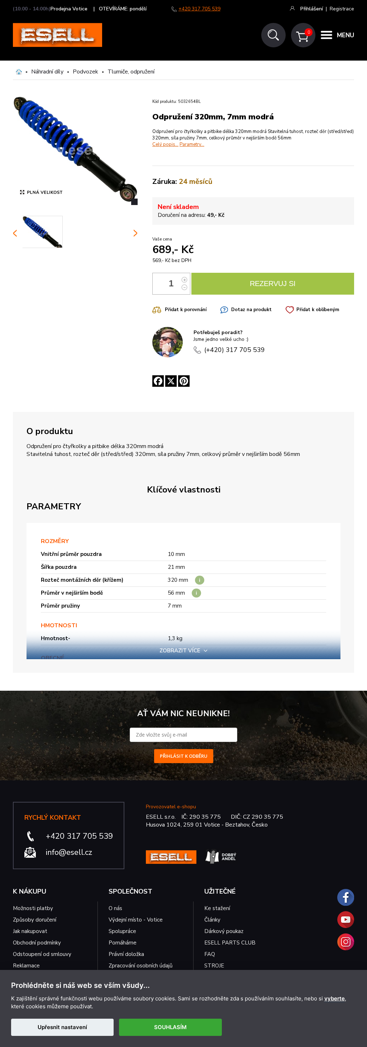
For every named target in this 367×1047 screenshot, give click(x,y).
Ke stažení (217, 908)
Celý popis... (165, 144)
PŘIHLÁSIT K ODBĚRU (184, 756)
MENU (345, 35)
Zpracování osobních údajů (140, 965)
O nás (115, 908)
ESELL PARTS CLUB (230, 942)
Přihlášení (311, 8)
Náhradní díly (47, 72)
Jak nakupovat (30, 931)
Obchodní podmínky (37, 942)
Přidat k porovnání (185, 309)
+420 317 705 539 (199, 8)
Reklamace (26, 965)
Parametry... (192, 144)
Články (212, 919)
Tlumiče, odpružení (131, 72)
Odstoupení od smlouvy (42, 954)
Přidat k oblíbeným (317, 309)
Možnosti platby (33, 908)
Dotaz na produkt (251, 309)
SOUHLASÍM (170, 1027)
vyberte (334, 998)
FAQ (209, 954)
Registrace (342, 8)
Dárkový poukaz (223, 931)
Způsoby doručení (34, 919)
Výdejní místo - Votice (136, 919)
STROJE (214, 965)
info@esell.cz (69, 852)
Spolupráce (122, 931)
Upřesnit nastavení (62, 1027)
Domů (19, 72)
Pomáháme (123, 942)
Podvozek (85, 72)
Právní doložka (126, 954)
